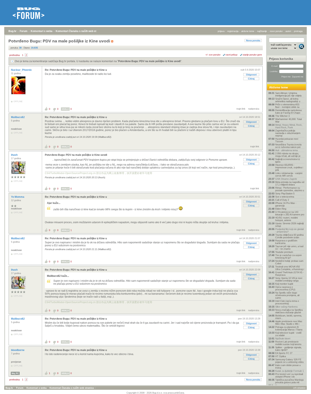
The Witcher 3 (282, 116)
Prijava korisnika (281, 58)
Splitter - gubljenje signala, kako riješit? (288, 348)
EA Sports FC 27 (283, 353)
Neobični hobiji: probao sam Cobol (289, 262)
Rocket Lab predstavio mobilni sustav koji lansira (288, 342)
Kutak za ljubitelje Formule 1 (289, 371)
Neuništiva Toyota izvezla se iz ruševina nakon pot (288, 145)
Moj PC (15, 373)
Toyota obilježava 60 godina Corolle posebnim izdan (289, 236)
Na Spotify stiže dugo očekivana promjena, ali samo (287, 295)
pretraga (298, 31)
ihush (14, 154)
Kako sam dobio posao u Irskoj (288, 366)
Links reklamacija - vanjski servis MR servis (288, 174)
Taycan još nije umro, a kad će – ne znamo (289, 247)
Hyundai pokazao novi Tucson (286, 140)
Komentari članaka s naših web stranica (80, 31)
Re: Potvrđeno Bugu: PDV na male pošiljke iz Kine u (76, 69)
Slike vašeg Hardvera (286, 306)
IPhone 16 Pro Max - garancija (285, 204)
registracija (232, 31)
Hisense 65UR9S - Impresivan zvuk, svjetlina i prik (289, 167)
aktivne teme (247, 31)
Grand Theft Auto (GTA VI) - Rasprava (289, 273)
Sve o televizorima (284, 196)
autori (288, 31)
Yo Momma (18, 196)
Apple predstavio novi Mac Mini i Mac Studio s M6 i (288, 322)
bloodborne (18, 350)
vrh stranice (299, 388)
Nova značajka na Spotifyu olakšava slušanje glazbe (289, 311)
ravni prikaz (232, 54)
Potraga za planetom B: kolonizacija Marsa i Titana (288, 328)
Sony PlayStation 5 (284, 193)
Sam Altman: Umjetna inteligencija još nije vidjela (288, 94)
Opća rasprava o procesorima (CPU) (285, 288)
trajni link (241, 108)
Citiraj (251, 78)
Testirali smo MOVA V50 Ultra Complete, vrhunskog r (289, 267)
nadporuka (253, 108)
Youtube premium (284, 252)
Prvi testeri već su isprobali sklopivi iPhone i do (289, 375)
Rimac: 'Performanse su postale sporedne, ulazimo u (289, 189)
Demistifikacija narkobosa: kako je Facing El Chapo (288, 111)
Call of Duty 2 (282, 200)
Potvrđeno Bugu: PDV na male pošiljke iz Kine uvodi (149, 61)
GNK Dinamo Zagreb (286, 179)
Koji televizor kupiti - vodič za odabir (288, 334)
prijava (221, 31)
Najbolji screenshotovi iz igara (287, 160)
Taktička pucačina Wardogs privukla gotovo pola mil (289, 381)
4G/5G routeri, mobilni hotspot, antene (286, 218)
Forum (24, 31)
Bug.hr (12, 31)
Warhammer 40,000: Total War (288, 120)
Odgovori (251, 74)
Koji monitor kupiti (284, 284)
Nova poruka (253, 40)
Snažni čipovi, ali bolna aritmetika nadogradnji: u (287, 100)
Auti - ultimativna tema (286, 150)
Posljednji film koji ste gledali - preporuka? (289, 230)
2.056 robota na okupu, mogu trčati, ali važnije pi (287, 154)
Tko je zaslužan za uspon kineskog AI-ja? (288, 256)
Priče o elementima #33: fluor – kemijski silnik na (287, 105)
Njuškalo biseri (282, 338)
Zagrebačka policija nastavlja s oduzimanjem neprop (287, 133)
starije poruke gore (252, 54)
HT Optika (280, 356)
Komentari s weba (41, 31)
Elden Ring (280, 208)
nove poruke (276, 31)
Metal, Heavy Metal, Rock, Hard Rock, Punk (288, 126)
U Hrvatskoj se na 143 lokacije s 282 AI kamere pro (289, 213)
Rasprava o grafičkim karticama (286, 241)
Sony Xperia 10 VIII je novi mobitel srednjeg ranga (288, 279)
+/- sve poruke (212, 54)
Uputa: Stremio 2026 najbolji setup (289, 224)
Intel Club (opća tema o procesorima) (287, 302)
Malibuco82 (18, 117)
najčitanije (262, 31)
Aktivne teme (278, 87)
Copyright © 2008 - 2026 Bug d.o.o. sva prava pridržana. (156, 392)
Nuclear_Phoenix (21, 69)
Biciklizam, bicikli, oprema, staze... (288, 316)
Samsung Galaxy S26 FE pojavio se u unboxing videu (289, 360)
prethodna (14, 55)
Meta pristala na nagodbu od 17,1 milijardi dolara (289, 183)
